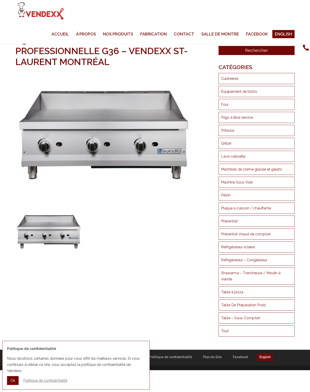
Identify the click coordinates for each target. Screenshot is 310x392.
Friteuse (227, 130)
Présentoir (229, 221)
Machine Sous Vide (237, 182)
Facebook (257, 34)
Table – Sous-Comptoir (240, 318)
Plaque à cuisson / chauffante (246, 208)
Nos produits (118, 34)
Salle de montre (220, 34)
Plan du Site (212, 357)
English (283, 34)
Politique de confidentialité (170, 357)
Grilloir (226, 143)
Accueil (60, 34)
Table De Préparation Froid (243, 305)
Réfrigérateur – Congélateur (244, 260)
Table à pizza (232, 292)
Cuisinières (230, 78)
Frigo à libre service (237, 117)
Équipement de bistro (239, 91)
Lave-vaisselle (233, 156)
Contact (184, 34)
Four (225, 104)
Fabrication (153, 34)
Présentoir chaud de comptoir (246, 234)
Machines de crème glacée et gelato (251, 169)
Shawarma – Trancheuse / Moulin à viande (250, 276)
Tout (225, 331)
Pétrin (226, 195)
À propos (86, 34)
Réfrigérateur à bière (238, 247)
